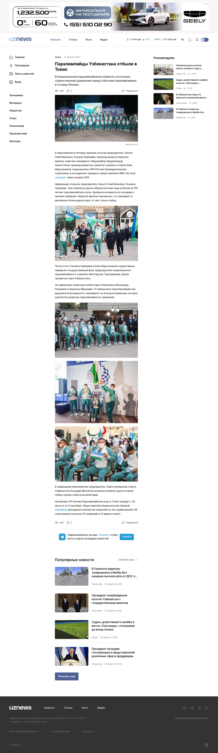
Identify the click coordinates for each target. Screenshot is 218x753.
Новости (55, 39)
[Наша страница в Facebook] (199, 708)
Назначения (16, 126)
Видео (104, 39)
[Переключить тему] (205, 40)
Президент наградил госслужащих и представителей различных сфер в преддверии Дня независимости (113, 652)
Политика (97, 610)
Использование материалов (24, 731)
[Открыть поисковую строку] (191, 40)
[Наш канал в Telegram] (192, 708)
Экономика (16, 95)
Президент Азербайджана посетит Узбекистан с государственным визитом (110, 599)
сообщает (61, 177)
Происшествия (18, 133)
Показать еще (66, 676)
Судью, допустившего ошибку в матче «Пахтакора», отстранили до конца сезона (113, 625)
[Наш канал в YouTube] (207, 708)
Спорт (13, 118)
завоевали (61, 509)
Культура (14, 141)
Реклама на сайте (61, 731)
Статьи (73, 39)
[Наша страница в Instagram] (185, 708)
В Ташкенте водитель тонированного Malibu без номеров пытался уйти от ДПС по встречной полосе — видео (114, 572)
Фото (89, 39)
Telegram (103, 534)
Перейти (126, 536)
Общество (15, 110)
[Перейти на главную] (20, 39)
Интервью (15, 103)
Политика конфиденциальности (192, 718)
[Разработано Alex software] (206, 745)
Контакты (88, 731)
